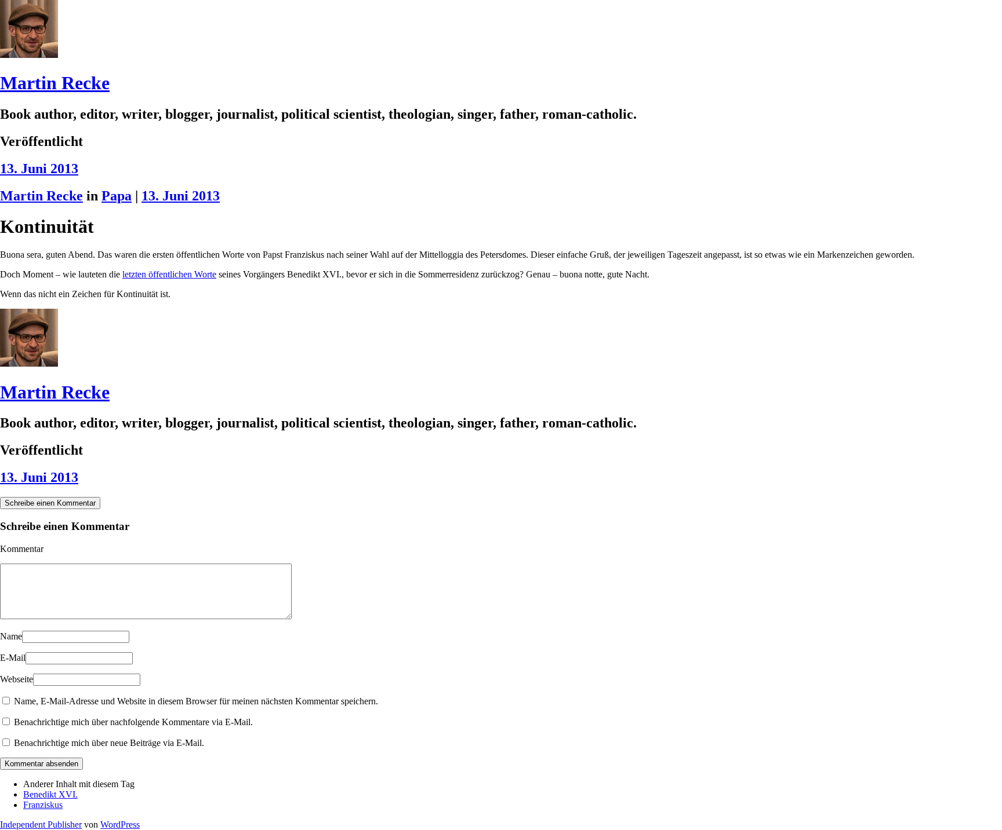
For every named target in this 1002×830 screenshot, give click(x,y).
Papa (116, 195)
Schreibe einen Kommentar (50, 503)
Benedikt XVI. (50, 794)
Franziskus (43, 805)
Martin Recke (55, 82)
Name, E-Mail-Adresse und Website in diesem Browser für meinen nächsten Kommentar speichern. (196, 701)
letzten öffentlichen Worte (169, 274)
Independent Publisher (41, 824)
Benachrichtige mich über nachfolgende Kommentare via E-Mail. (133, 722)
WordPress (120, 824)
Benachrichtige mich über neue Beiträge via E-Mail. (109, 743)
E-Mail (13, 658)
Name (11, 636)
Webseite (16, 679)
